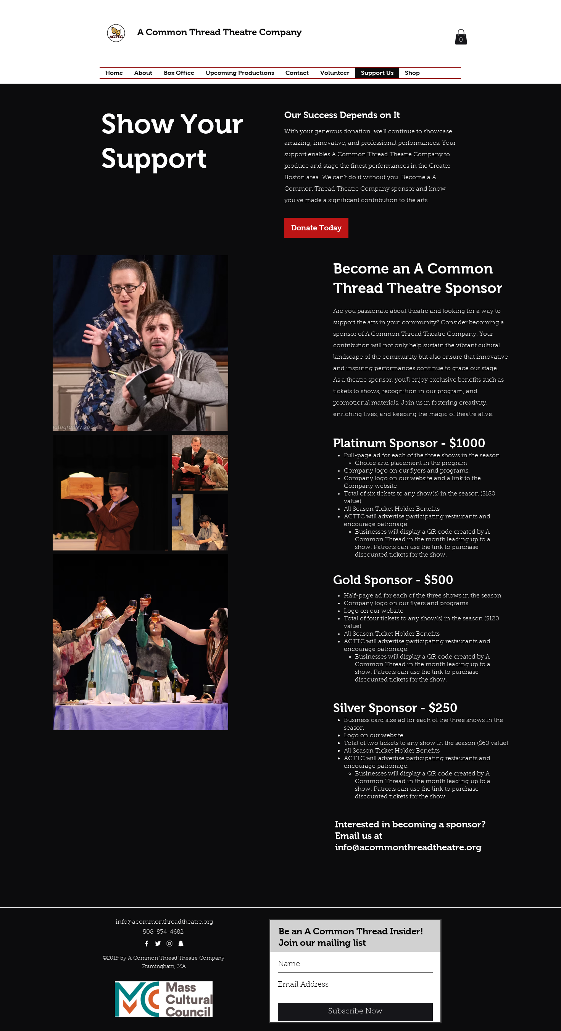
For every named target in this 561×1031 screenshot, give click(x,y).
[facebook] (146, 943)
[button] (461, 37)
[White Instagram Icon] (169, 943)
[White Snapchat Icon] (181, 943)
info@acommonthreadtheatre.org (408, 847)
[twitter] (158, 943)
